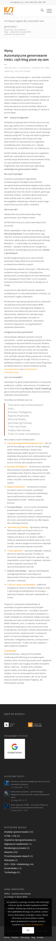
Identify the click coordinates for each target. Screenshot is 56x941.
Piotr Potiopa (25, 71)
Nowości (36, 68)
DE (44, 2)
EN (40, 2)
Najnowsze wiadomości (16, 843)
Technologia (10, 872)
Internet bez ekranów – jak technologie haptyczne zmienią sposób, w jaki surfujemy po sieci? (30, 794)
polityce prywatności (33, 924)
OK (28, 930)
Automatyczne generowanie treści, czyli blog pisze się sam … (26, 59)
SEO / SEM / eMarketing (16, 864)
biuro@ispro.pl (16, 2)
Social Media (10, 868)
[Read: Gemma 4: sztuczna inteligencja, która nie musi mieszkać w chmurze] (7, 783)
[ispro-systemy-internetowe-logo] (23, 11)
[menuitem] (41, 11)
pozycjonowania (11, 369)
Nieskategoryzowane (15, 847)
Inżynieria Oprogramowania (18, 839)
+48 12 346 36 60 (30, 2)
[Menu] (48, 11)
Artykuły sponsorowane (16, 831)
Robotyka (9, 860)
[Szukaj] (41, 11)
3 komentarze (24, 68)
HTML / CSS (10, 835)
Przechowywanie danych (16, 856)
